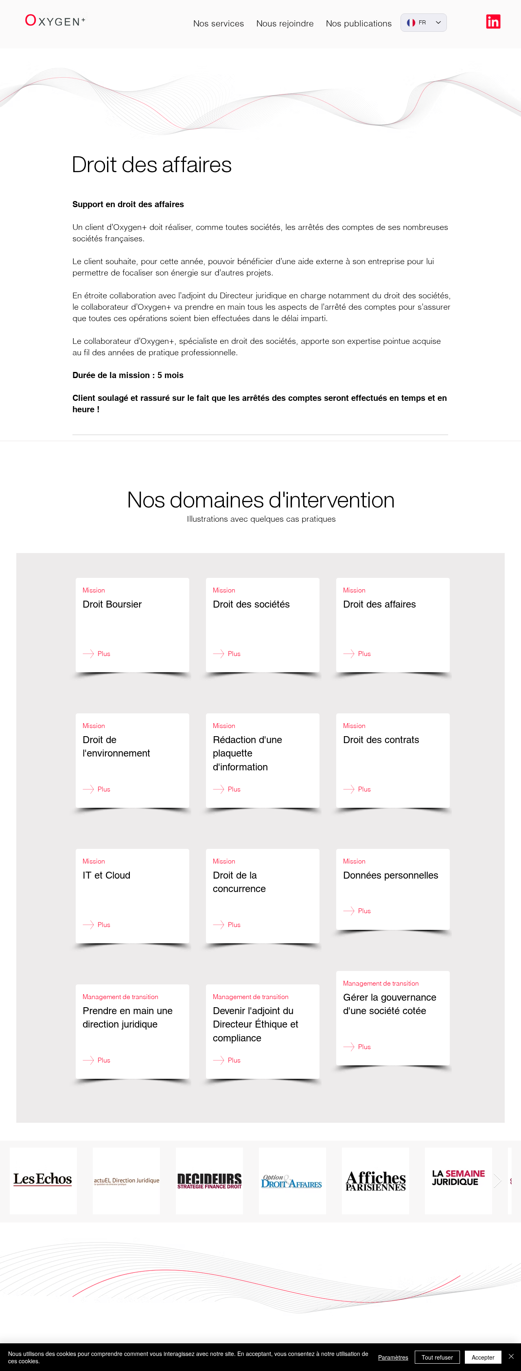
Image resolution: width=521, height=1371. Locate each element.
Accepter (483, 1357)
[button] (218, 23)
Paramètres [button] (393, 1357)
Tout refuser (437, 1357)
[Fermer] (511, 1357)
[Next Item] (497, 1181)
